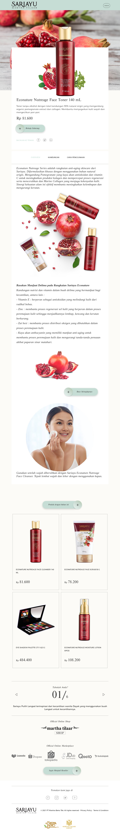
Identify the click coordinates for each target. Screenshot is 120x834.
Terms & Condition (100, 810)
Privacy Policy (86, 810)
